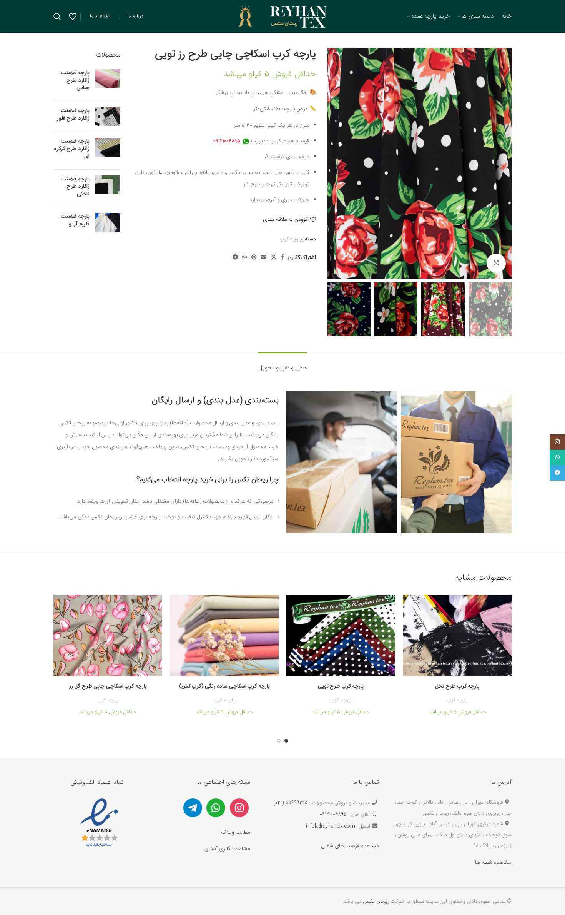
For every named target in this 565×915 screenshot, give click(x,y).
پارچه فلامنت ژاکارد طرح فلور (73, 114)
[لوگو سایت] (282, 16)
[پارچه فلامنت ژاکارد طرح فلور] (107, 116)
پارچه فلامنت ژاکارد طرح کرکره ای (72, 149)
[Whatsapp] (215, 807)
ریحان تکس (376, 901)
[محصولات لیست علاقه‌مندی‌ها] (72, 16)
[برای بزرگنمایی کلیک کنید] (496, 263)
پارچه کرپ (290, 239)
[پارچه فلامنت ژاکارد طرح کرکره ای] (107, 151)
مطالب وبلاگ (235, 832)
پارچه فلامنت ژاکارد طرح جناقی (75, 80)
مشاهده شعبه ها (493, 862)
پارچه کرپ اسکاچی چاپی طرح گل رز (108, 686)
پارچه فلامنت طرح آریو (75, 220)
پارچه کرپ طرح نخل (457, 686)
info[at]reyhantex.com (330, 826)
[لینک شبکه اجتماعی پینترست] (254, 257)
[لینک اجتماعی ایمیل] (264, 257)
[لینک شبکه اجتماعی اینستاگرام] (557, 442)
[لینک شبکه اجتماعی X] (274, 257)
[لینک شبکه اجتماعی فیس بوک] (282, 257)
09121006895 (333, 814)
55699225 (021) (290, 802)
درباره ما (136, 16)
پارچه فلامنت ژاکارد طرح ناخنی (75, 186)
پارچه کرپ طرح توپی (341, 686)
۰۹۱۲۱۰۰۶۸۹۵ (226, 141)
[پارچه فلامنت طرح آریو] (107, 222)
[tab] (282, 364)
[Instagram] (239, 807)
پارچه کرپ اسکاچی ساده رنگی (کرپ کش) (224, 686)
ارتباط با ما (100, 16)
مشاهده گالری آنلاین (227, 848)
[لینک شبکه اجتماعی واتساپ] (244, 257)
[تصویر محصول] (457, 636)
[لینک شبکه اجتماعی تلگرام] (235, 257)
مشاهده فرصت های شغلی (350, 846)
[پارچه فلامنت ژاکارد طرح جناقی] (107, 82)
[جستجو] (57, 16)
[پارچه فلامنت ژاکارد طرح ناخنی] (107, 188)
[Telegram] (192, 807)
